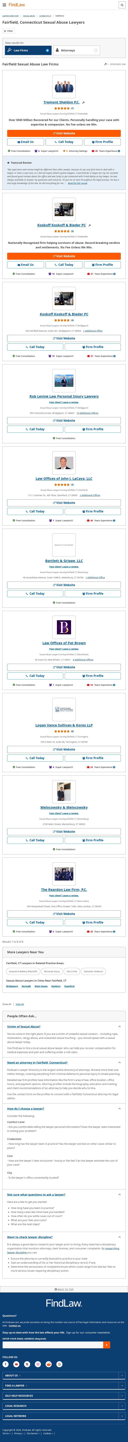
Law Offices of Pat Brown (64, 642)
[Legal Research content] (122, 1405)
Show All (6, 1004)
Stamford (69, 986)
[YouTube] (16, 1364)
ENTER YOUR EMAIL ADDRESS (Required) (24, 1338)
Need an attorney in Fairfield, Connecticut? (37, 1062)
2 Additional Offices (90, 495)
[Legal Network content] (122, 1416)
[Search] (122, 4)
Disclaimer (33, 1433)
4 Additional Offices (83, 659)
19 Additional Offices (87, 413)
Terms (6, 1433)
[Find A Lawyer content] (122, 1385)
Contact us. (15, 1325)
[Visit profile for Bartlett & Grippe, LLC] (64, 545)
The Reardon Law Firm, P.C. (64, 889)
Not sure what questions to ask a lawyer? (36, 1194)
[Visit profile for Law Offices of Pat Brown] (64, 627)
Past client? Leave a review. (64, 402)
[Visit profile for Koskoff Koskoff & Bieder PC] (64, 209)
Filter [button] (10, 30)
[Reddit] (49, 1364)
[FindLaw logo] (18, 5)
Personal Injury (52, 971)
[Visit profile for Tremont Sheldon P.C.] (64, 86)
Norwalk (26, 986)
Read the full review (77, 183)
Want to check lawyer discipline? (30, 1237)
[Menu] (4, 5)
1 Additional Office (93, 330)
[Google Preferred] (59, 1364)
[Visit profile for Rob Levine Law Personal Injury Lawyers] (64, 380)
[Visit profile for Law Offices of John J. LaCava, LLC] (64, 462)
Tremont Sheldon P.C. (62, 102)
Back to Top (66, 1289)
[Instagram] (38, 1364)
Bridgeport (12, 986)
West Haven (41, 986)
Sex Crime (72, 971)
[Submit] (106, 1344)
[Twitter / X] (27, 1364)
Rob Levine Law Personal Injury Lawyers (64, 396)
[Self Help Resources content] (122, 1395)
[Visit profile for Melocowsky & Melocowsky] (64, 791)
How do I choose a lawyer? (25, 1109)
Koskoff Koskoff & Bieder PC (61, 225)
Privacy (18, 1433)
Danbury (56, 986)
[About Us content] (122, 1375)
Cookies (47, 1433)
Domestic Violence (93, 971)
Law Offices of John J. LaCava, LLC (64, 478)
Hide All (20, 1004)
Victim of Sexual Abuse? (23, 1026)
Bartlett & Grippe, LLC (64, 560)
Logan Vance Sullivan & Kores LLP (64, 725)
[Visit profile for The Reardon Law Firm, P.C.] (64, 874)
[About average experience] (119, 151)
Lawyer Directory (10, 16)
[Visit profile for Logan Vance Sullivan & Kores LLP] (64, 709)
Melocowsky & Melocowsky (64, 807)
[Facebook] (5, 1364)
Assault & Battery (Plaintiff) (23, 971)
